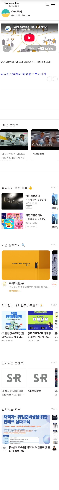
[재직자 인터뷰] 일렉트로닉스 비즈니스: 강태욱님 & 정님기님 (13, 157)
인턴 (29, 207)
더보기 (54, 187)
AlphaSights (38, 153)
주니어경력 (31, 226)
